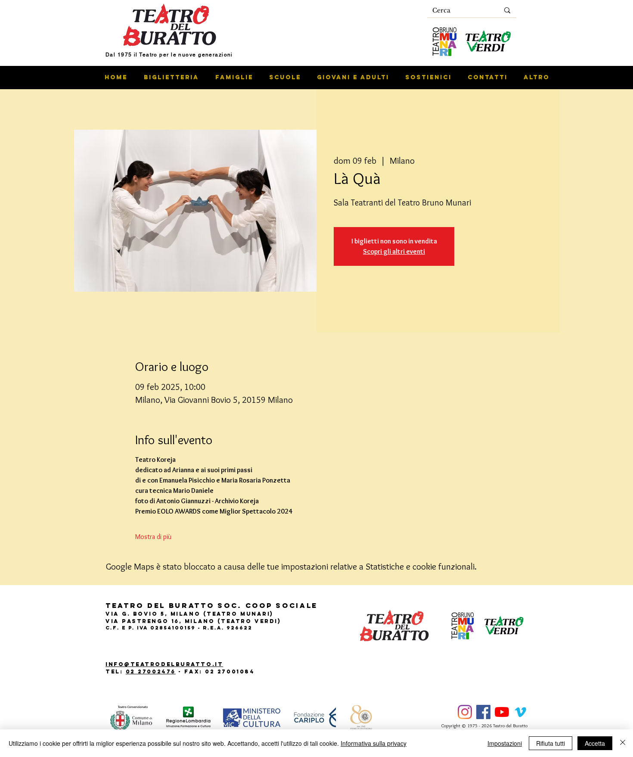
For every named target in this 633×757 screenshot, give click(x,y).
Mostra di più (153, 537)
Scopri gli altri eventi (394, 251)
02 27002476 (151, 671)
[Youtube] (502, 712)
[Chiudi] (622, 743)
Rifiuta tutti (550, 743)
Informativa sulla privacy (373, 743)
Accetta (595, 743)
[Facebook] (483, 712)
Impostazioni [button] (504, 743)
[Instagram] (465, 712)
